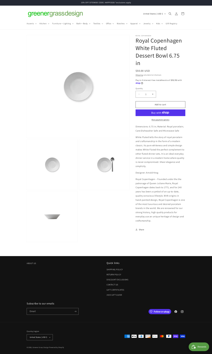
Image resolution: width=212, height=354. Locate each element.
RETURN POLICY (114, 274)
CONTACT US (112, 284)
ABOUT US (31, 263)
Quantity (139, 88)
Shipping (139, 75)
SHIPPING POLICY (115, 269)
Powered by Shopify (56, 347)
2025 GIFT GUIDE (114, 295)
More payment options (160, 119)
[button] (31, 23)
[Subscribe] (75, 311)
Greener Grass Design (41, 347)
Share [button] (141, 229)
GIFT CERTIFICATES (115, 290)
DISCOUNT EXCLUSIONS (117, 279)
